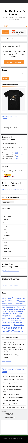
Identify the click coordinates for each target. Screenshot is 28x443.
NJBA (18, 307)
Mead (3, 307)
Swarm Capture (6, 322)
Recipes (5, 242)
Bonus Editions (7, 216)
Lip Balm (16, 305)
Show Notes (6, 248)
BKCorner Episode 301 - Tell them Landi (13, 376)
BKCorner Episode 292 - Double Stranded (13, 407)
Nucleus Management (11, 309)
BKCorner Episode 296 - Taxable (11, 394)
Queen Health (15, 313)
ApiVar (3, 298)
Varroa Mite (7, 331)
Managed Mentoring (8, 226)
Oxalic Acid (6, 311)
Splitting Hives (7, 320)
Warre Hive (20, 331)
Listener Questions (22, 305)
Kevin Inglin (5, 305)
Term (12, 325)
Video (4, 254)
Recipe (10, 318)
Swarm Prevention (6, 325)
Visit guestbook (6, 361)
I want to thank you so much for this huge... (14, 344)
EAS (3, 301)
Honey (22, 303)
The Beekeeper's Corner (14, 12)
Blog (4, 213)
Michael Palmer (8, 307)
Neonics (13, 307)
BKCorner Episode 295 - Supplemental (13, 397)
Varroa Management (12, 327)
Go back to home (14, 62)
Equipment (8, 301)
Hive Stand (17, 303)
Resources (6, 245)
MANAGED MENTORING (20, 31)
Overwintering (21, 309)
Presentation (8, 313)
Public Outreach (7, 238)
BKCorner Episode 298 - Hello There (12, 386)
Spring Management (16, 320)
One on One (6, 232)
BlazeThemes (17, 440)
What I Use (6, 258)
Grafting (21, 301)
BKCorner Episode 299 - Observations (13, 383)
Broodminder (21, 298)
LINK (16, 153)
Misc (4, 229)
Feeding (15, 301)
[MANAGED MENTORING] (13, 31)
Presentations (6, 235)
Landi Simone (11, 305)
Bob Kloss (12, 298)
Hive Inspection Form (9, 303)
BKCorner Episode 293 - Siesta (11, 404)
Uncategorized (7, 251)
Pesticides (13, 311)
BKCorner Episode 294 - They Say (12, 400)
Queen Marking (13, 315)
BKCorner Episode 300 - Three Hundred (13, 379)
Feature (5, 222)
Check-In (5, 219)
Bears (6, 298)
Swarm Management (17, 322)
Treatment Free (19, 325)
